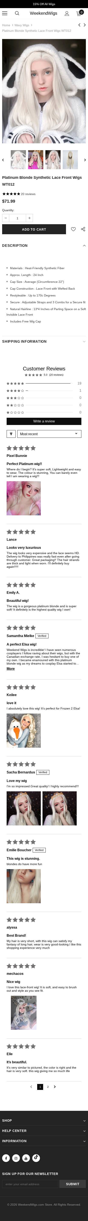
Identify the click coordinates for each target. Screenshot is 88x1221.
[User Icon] (67, 13)
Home (6, 25)
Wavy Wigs (22, 25)
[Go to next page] (56, 1087)
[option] (44, 91)
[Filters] (11, 434)
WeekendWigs (43, 13)
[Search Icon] (17, 13)
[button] (44, 383)
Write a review (44, 421)
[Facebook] (6, 1158)
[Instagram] (16, 1158)
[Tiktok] (36, 1158)
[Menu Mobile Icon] (4, 13)
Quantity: (8, 210)
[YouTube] (26, 1158)
